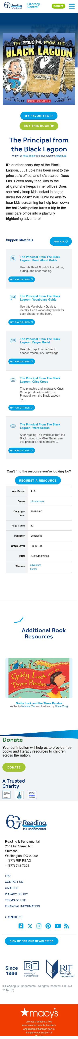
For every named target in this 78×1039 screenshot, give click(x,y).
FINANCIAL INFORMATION (22, 906)
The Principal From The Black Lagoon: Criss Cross (40, 379)
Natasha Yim (28, 706)
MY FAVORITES (37, 116)
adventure (35, 565)
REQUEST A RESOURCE (38, 480)
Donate (14, 767)
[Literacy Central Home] (33, 4)
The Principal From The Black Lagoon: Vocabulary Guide (40, 297)
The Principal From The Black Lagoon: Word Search (40, 426)
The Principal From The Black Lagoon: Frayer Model (40, 340)
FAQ (8, 876)
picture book (37, 501)
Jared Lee (60, 155)
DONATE (58, 6)
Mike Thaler (29, 155)
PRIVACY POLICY (16, 894)
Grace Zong (61, 706)
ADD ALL (59, 241)
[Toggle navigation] (72, 6)
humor (33, 568)
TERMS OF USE (17, 900)
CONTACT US (15, 882)
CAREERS (11, 888)
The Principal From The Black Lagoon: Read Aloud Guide (40, 258)
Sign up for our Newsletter (31, 941)
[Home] (15, 4)
